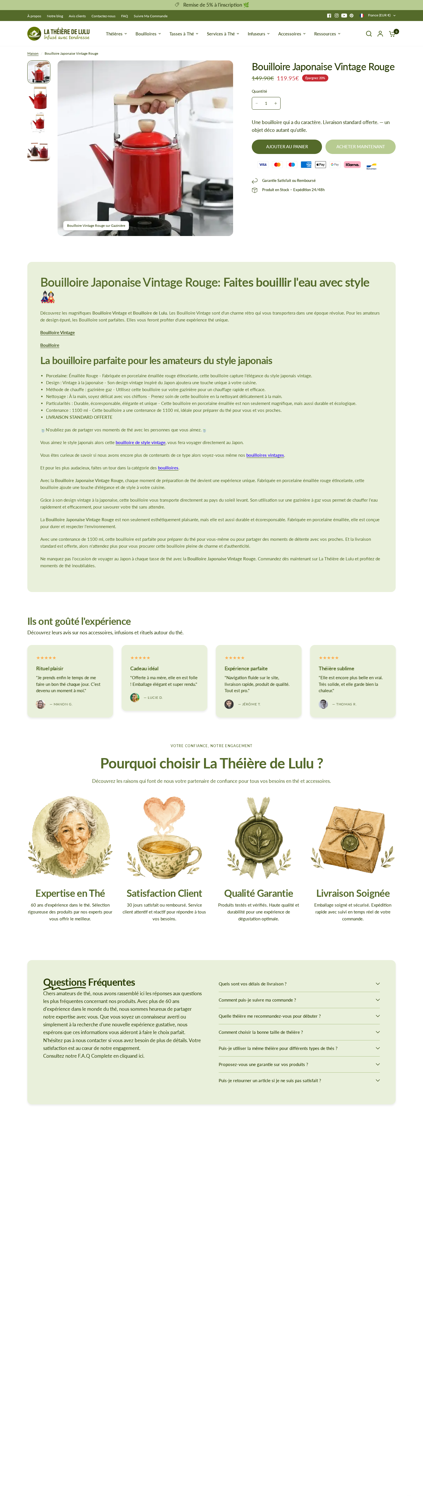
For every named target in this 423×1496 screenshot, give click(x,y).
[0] (391, 33)
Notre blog (55, 16)
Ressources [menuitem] (325, 33)
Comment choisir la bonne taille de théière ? (261, 1032)
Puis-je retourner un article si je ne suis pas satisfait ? (270, 1080)
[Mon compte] (380, 33)
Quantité (259, 91)
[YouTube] (344, 15)
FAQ (124, 16)
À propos (34, 16)
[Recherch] (369, 33)
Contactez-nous (103, 16)
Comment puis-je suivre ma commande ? (257, 999)
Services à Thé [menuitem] (221, 33)
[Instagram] (336, 15)
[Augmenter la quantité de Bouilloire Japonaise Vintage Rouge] (275, 103)
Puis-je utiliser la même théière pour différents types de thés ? (278, 1048)
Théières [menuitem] (114, 33)
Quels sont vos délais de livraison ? (253, 983)
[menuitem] (35, 16)
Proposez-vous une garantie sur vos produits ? (263, 1064)
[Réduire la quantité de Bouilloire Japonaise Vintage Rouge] (256, 103)
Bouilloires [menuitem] (146, 33)
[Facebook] (329, 15)
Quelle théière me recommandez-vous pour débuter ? (270, 1016)
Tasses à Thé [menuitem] (181, 33)
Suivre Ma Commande (150, 16)
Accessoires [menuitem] (289, 33)
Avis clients (77, 16)
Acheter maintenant (360, 146)
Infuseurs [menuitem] (256, 33)
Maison (33, 53)
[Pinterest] (351, 15)
